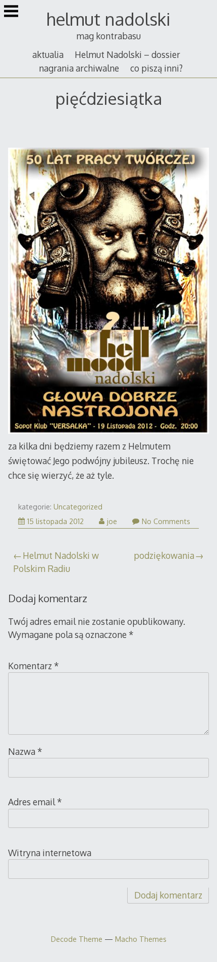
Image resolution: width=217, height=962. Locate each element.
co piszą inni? (156, 68)
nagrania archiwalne (79, 68)
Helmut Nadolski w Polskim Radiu (56, 562)
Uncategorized (77, 506)
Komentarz (33, 665)
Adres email (35, 801)
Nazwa (25, 751)
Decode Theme (76, 938)
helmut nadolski (108, 19)
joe (112, 521)
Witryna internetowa (49, 852)
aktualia (48, 54)
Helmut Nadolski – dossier (127, 54)
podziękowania (164, 555)
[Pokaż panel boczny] (11, 12)
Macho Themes (141, 938)
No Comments (166, 521)
